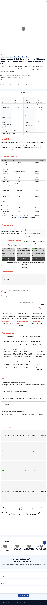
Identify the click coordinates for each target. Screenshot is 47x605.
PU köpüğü (20, 217)
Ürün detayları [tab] (23, 92)
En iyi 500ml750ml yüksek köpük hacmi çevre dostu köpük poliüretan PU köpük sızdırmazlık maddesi (5, 549)
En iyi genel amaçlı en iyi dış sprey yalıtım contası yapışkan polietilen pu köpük (41, 549)
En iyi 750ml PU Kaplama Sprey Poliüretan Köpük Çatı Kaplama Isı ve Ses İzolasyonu (17, 549)
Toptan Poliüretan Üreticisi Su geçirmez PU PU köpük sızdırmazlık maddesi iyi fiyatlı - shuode (29, 549)
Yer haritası (42, 602)
